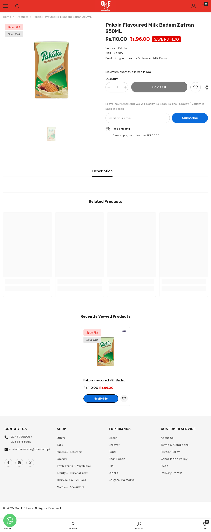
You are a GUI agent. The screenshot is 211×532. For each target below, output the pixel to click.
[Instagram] (19, 463)
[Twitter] (30, 463)
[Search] (17, 6)
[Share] (204, 87)
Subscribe (190, 118)
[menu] (5, 6)
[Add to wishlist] (195, 87)
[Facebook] (8, 463)
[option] (51, 70)
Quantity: (112, 79)
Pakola (122, 48)
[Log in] (193, 6)
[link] (27, 281)
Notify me (101, 398)
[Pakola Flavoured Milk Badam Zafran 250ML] (105, 351)
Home (7, 17)
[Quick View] (124, 331)
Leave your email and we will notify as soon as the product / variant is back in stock (155, 106)
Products (22, 17)
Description (102, 171)
